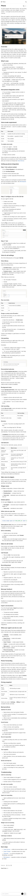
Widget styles (5, 486)
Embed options (5, 499)
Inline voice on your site (8, 511)
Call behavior (5, 442)
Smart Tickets (7, 851)
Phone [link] (4, 1)
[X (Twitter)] (9, 865)
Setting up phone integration (10, 164)
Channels (6, 853)
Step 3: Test (4, 241)
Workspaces (23, 181)
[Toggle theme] (26, 2)
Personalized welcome (7, 369)
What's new (5, 61)
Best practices (5, 707)
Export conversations (7, 605)
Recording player (6, 565)
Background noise (6, 387)
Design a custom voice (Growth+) (9, 313)
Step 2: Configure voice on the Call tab (12, 196)
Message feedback (6, 589)
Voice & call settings (7, 255)
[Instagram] (7, 865)
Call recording (5, 406)
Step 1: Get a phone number (9, 167)
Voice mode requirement (9, 122)
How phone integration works (10, 89)
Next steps (4, 847)
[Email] (11, 865)
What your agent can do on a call (11, 628)
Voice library (21, 160)
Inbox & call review (7, 544)
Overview (4, 46)
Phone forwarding (6, 661)
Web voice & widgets (7, 477)
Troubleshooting (6, 772)
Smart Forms (7, 849)
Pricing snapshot (6, 682)
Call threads (4, 552)
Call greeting (5, 338)
